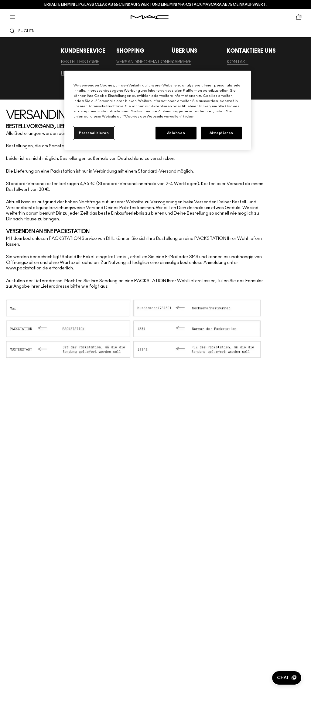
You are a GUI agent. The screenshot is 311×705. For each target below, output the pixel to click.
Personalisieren (94, 133)
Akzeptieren (221, 133)
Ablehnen (176, 133)
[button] (287, 678)
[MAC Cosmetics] (149, 17)
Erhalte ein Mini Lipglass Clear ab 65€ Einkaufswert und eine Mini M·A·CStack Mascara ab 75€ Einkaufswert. (155, 4)
